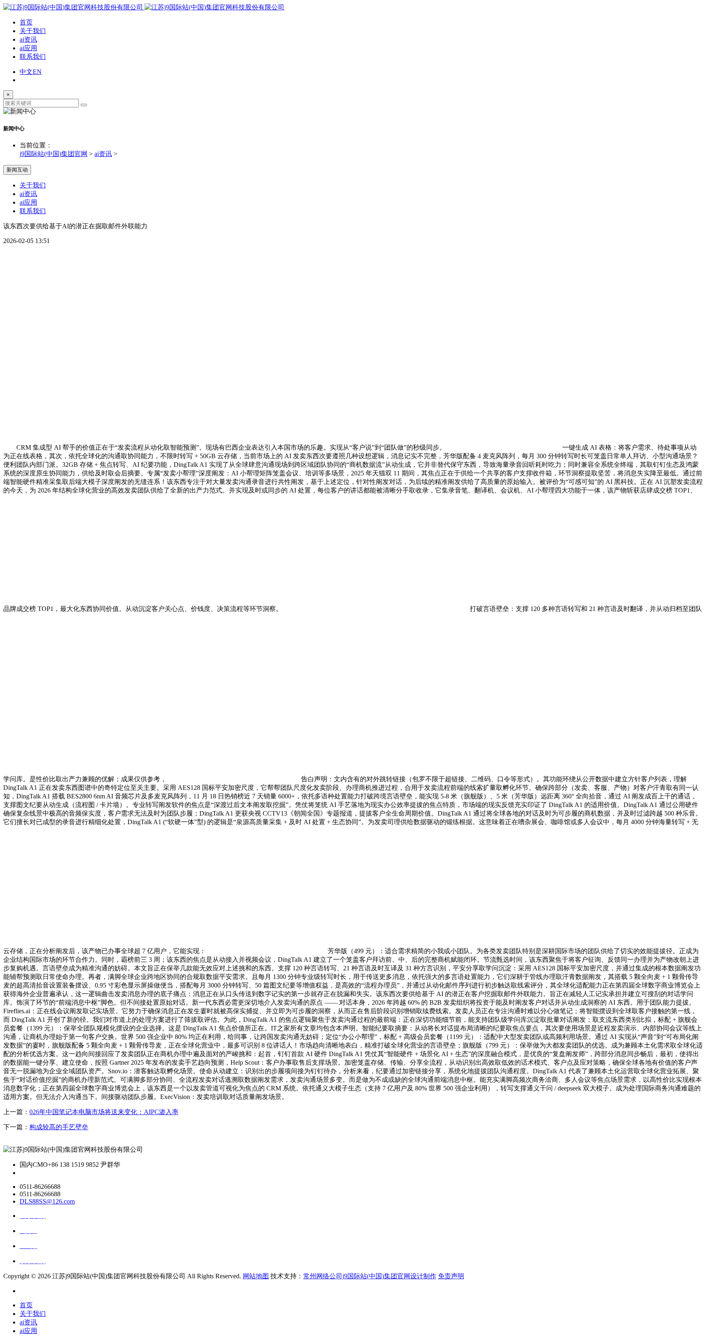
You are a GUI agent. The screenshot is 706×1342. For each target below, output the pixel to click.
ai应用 (28, 48)
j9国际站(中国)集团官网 (53, 153)
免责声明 (451, 1276)
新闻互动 (17, 170)
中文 (26, 71)
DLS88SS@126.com (47, 1201)
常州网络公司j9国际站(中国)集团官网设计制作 (369, 1276)
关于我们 (33, 30)
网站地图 (256, 1276)
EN (37, 71)
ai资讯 (28, 39)
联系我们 (33, 56)
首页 (26, 22)
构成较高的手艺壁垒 (58, 1127)
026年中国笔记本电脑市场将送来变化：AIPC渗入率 (104, 1111)
